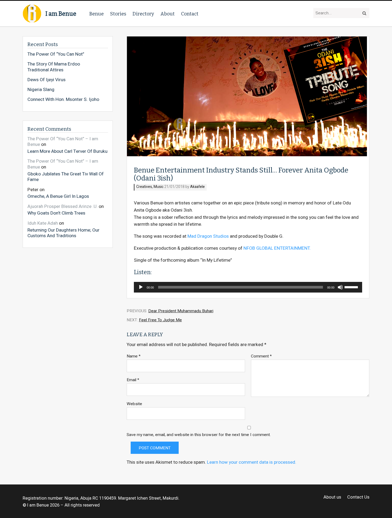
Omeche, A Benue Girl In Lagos (58, 196)
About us (332, 497)
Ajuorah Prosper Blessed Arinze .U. (62, 206)
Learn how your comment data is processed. (251, 462)
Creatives (144, 187)
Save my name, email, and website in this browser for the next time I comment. (199, 435)
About (168, 14)
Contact (189, 14)
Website (134, 404)
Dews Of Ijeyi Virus (46, 80)
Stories (118, 14)
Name (134, 356)
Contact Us (358, 497)
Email (133, 380)
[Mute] (340, 287)
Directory (143, 14)
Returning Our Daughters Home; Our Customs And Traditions (63, 233)
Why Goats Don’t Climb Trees (56, 213)
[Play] (140, 287)
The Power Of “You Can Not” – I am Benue (62, 141)
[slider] (352, 286)
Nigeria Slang (40, 90)
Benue (96, 14)
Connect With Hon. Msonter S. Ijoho (63, 99)
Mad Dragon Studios (208, 236)
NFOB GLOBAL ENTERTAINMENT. (277, 248)
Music (158, 187)
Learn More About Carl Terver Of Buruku (67, 151)
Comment (261, 356)
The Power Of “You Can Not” (55, 54)
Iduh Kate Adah (42, 223)
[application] (248, 287)
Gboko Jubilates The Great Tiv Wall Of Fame (65, 177)
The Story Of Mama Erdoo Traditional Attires (53, 67)
